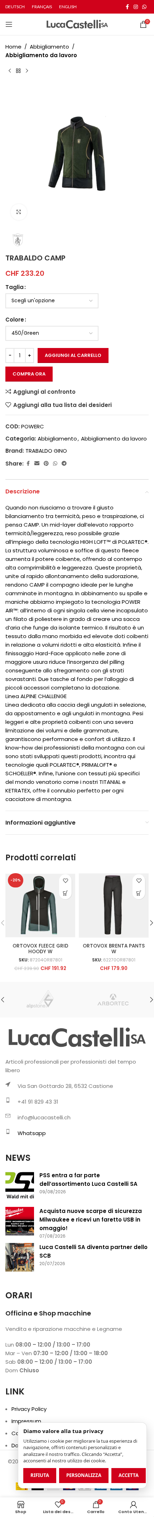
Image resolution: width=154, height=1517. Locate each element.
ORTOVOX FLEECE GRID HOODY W (40, 948)
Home (13, 46)
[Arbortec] (113, 1000)
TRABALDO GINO (46, 450)
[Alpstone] (41, 1000)
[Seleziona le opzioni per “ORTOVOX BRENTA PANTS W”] (139, 893)
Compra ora (29, 373)
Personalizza (83, 1475)
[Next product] (27, 71)
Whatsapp (32, 1133)
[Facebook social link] (127, 7)
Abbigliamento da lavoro (41, 55)
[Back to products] (18, 71)
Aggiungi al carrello (73, 355)
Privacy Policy (29, 1409)
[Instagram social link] (135, 7)
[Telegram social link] (64, 463)
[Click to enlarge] (19, 212)
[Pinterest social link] (46, 463)
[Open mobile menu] (9, 24)
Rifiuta (39, 1475)
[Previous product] (9, 71)
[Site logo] (77, 24)
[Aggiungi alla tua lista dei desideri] (65, 880)
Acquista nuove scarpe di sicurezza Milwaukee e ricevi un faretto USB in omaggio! (90, 1219)
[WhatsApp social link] (144, 7)
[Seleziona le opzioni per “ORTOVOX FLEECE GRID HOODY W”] (65, 893)
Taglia (14, 287)
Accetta (129, 1475)
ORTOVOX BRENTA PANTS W (114, 948)
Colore (14, 319)
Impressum (26, 1421)
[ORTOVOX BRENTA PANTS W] (114, 905)
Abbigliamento (49, 46)
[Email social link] (37, 463)
